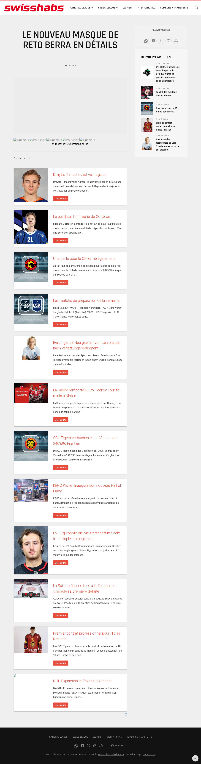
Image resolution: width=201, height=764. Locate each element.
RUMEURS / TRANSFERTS (139, 737)
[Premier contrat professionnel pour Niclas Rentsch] (147, 125)
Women (127, 7)
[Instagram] (168, 41)
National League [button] (80, 7)
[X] (161, 41)
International (146, 7)
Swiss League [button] (106, 7)
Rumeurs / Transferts (174, 7)
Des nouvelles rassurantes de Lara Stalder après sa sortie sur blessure (167, 144)
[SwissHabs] (34, 7)
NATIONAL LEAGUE (58, 737)
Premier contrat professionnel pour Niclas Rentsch (165, 126)
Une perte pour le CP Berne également (166, 110)
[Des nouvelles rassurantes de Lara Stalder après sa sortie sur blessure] (147, 143)
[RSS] (176, 41)
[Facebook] (153, 41)
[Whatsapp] (146, 41)
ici (87, 144)
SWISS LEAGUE (80, 737)
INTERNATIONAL (114, 737)
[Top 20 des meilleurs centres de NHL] (147, 92)
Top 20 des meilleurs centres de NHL (166, 93)
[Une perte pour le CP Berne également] (147, 108)
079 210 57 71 (149, 754)
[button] (196, 7)
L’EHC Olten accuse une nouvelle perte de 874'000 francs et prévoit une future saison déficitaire (168, 74)
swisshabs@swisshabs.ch (111, 754)
